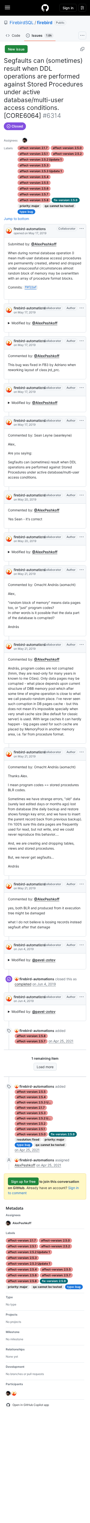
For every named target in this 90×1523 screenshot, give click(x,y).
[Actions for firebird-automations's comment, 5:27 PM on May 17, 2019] (81, 341)
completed (23, 984)
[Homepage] (45, 8)
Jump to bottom (16, 219)
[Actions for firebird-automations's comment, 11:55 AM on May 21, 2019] (81, 752)
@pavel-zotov (43, 960)
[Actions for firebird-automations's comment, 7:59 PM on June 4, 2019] (81, 945)
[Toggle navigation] (7, 7)
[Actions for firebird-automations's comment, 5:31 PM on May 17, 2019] (81, 387)
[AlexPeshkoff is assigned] (24, 140)
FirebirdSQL (22, 22)
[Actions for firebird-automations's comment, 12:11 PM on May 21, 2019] (81, 884)
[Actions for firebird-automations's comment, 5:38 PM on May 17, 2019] (81, 420)
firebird (44, 22)
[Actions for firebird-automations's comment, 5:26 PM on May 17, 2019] (81, 308)
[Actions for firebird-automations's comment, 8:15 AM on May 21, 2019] (81, 569)
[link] (34, 978)
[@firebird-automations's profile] (9, 230)
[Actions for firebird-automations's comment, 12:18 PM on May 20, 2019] (81, 495)
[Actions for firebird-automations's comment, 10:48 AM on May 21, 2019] (81, 644)
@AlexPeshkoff (43, 244)
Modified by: (34, 323)
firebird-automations (30, 229)
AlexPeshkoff (25, 1165)
